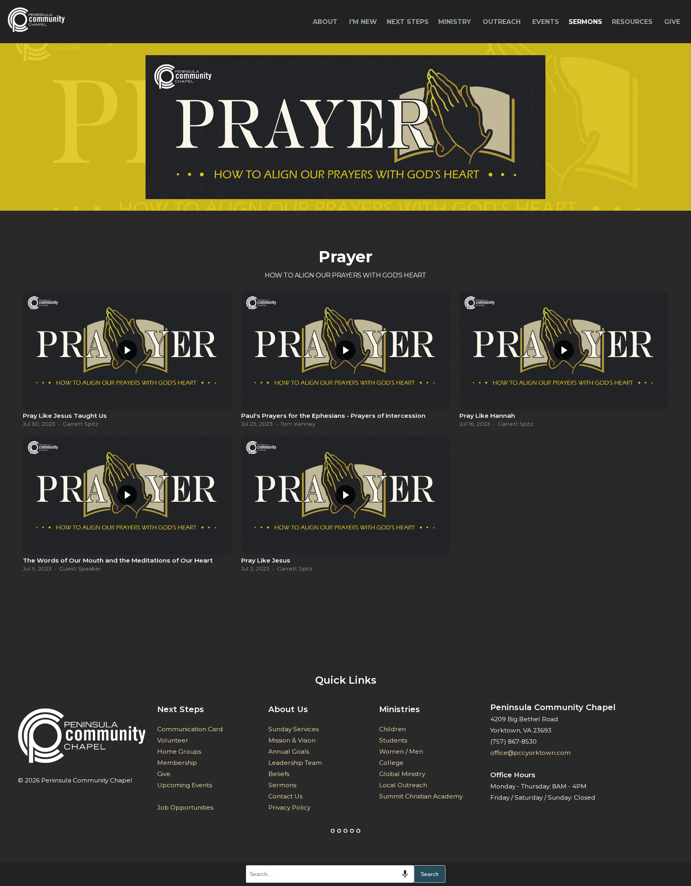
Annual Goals (288, 751)
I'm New (363, 22)
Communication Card (190, 729)
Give (672, 22)
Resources (633, 22)
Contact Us (285, 796)
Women (391, 751)
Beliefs (278, 774)
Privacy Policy (289, 807)
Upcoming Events (184, 785)
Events (545, 22)
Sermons (585, 22)
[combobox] (330, 874)
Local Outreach (403, 785)
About (326, 22)
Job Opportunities (185, 807)
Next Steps (408, 22)
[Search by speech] (405, 874)
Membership (177, 762)
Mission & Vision (292, 740)
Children (392, 729)
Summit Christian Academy (421, 796)
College (391, 762)
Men (416, 751)
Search (430, 874)
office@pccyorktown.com (530, 752)
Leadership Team (296, 762)
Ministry (455, 22)
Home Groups (179, 751)
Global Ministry (402, 774)
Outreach (503, 22)
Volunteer (172, 740)
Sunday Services (293, 729)
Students (393, 740)
